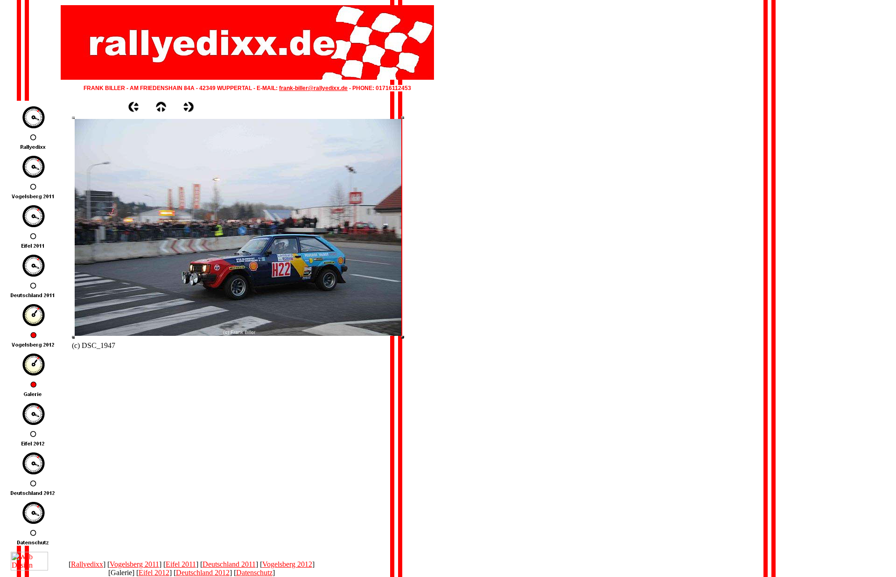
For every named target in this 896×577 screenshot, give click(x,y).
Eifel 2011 (181, 564)
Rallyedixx (87, 564)
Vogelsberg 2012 (287, 564)
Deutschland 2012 (203, 573)
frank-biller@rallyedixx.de (313, 88)
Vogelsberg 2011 (134, 564)
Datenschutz (254, 573)
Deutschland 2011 (229, 564)
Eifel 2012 (154, 573)
